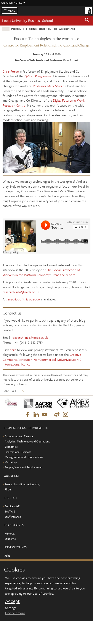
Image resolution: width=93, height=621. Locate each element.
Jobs (7, 555)
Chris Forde (11, 71)
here (13, 349)
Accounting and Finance (19, 436)
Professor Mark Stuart (48, 85)
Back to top (11, 391)
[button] (87, 21)
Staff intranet (13, 516)
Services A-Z (12, 506)
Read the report (64, 274)
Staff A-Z (10, 511)
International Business (18, 452)
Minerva (9, 533)
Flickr (8, 489)
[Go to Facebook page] (27, 414)
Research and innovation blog (22, 484)
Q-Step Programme (37, 76)
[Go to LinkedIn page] (36, 414)
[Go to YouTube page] (44, 414)
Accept (12, 601)
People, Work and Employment (23, 467)
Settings (10, 607)
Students (10, 538)
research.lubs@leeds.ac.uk (21, 291)
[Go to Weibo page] (56, 414)
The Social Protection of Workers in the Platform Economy (41, 272)
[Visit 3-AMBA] (71, 403)
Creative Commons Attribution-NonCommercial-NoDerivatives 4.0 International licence (42, 359)
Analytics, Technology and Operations (27, 441)
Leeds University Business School (27, 20)
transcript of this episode (22, 299)
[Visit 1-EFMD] (11, 403)
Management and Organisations (24, 457)
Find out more (15, 612)
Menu (12, 10)
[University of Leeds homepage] (88, 10)
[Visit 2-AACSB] (36, 403)
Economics (11, 446)
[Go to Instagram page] (65, 414)
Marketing (11, 462)
